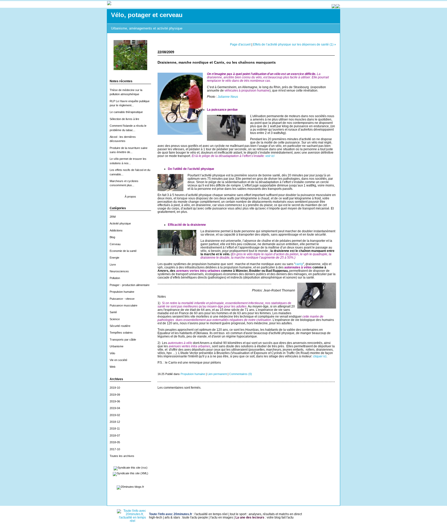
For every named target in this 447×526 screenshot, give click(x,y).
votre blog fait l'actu (280, 517)
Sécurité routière (120, 325)
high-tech (155, 517)
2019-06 (115, 401)
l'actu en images (221, 517)
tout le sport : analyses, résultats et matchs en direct (266, 514)
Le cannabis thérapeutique (126, 112)
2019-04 (115, 408)
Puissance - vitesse (122, 298)
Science (115, 319)
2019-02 (115, 415)
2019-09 (115, 394)
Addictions (116, 230)
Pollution (115, 278)
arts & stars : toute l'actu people (186, 517)
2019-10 (115, 387)
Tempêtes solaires (121, 332)
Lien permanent (217, 373)
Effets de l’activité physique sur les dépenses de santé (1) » (294, 44)
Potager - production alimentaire (130, 285)
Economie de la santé (123, 250)
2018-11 (115, 428)
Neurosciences (119, 271)
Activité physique (120, 223)
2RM (113, 216)
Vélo (112, 353)
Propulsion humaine (122, 291)
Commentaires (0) (240, 373)
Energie (114, 257)
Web (112, 366)
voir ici (269, 155)
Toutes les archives (122, 455)
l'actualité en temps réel (211, 514)
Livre (113, 264)
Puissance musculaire (123, 305)
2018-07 (115, 435)
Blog (112, 237)
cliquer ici (319, 356)
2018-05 (115, 442)
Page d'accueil (240, 44)
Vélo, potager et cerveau (147, 15)
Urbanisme (116, 346)
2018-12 (115, 421)
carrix (299, 264)
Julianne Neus (228, 96)
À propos (130, 196)
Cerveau (115, 244)
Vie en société (118, 360)
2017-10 (115, 449)
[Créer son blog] (334, 7)
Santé (113, 312)
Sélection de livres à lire (124, 119)
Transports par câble (123, 339)
